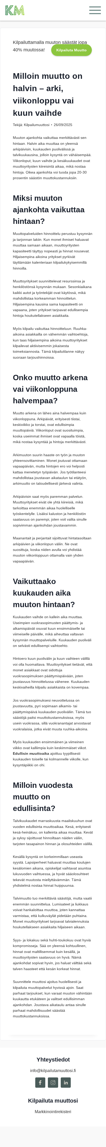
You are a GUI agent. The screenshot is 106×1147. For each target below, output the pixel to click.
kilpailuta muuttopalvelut (32, 988)
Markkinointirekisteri (53, 1112)
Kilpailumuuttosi (36, 125)
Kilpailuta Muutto (71, 50)
